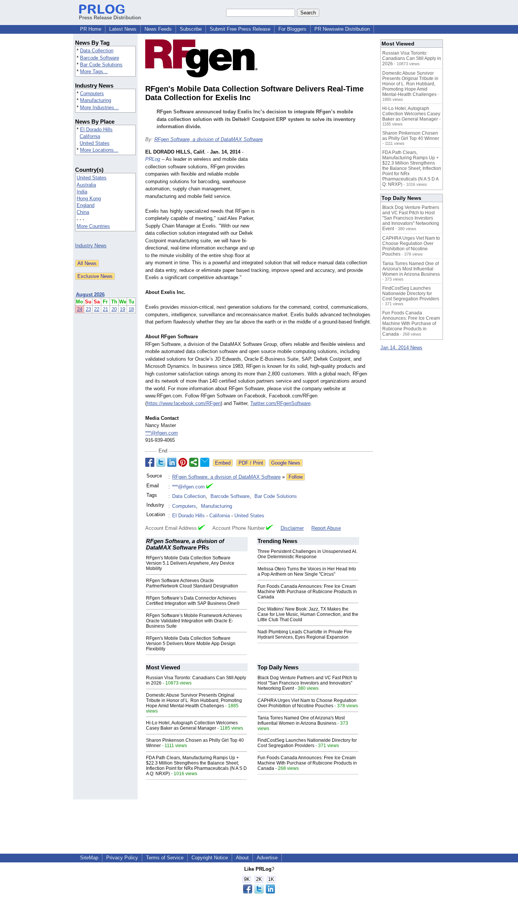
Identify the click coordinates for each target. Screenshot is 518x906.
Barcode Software (99, 58)
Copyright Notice (210, 857)
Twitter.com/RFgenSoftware (280, 403)
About (242, 857)
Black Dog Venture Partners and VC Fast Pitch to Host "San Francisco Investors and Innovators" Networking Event (307, 683)
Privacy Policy (122, 857)
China (83, 212)
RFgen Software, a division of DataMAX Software (208, 139)
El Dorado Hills (96, 129)
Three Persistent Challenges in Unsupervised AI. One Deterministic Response (307, 554)
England (85, 205)
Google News (285, 463)
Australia (86, 185)
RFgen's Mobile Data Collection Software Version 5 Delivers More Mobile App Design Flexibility (190, 644)
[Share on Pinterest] (182, 462)
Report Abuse (326, 528)
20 (114, 309)
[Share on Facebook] (149, 462)
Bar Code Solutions (101, 65)
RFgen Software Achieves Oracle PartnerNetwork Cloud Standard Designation (192, 583)
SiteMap (89, 857)
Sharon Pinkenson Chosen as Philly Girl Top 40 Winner (410, 135)
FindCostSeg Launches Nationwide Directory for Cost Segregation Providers (307, 743)
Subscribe (191, 29)
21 (105, 309)
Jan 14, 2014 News (401, 347)
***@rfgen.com (161, 433)
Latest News (123, 29)
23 (88, 309)
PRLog (152, 159)
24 (79, 309)
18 (131, 309)
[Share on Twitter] (160, 462)
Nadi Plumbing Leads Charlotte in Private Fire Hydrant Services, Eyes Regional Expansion (304, 634)
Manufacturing (95, 100)
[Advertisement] (316, 204)
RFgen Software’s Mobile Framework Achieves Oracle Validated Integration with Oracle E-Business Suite (194, 621)
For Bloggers (292, 29)
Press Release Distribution (110, 17)
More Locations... (99, 150)
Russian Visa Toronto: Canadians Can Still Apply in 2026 (411, 58)
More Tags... (94, 71)
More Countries (93, 226)
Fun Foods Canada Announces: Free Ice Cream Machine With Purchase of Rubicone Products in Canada (307, 592)
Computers (92, 93)
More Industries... (99, 107)
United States (95, 143)
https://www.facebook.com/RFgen (184, 403)
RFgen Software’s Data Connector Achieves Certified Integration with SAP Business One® (193, 600)
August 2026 (90, 294)
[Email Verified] (209, 487)
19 (122, 309)
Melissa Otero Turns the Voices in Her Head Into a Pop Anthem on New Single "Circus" (306, 571)
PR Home (90, 29)
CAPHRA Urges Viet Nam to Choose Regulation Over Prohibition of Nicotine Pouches (306, 703)
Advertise (267, 857)
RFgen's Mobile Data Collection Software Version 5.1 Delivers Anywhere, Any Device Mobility (190, 563)
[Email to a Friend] (204, 462)
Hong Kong (89, 198)
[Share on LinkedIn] (171, 462)
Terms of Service (165, 857)
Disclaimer (292, 528)
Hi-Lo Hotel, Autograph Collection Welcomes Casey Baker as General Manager (192, 725)
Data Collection (96, 50)
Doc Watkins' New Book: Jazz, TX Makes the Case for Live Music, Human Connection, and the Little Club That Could (307, 614)
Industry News (91, 245)
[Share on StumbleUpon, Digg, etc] (193, 462)
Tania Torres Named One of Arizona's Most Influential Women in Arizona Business (301, 720)
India (82, 192)
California (90, 136)
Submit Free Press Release (240, 29)
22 (96, 309)
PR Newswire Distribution (342, 29)
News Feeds (158, 29)
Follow (296, 477)
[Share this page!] (259, 892)
